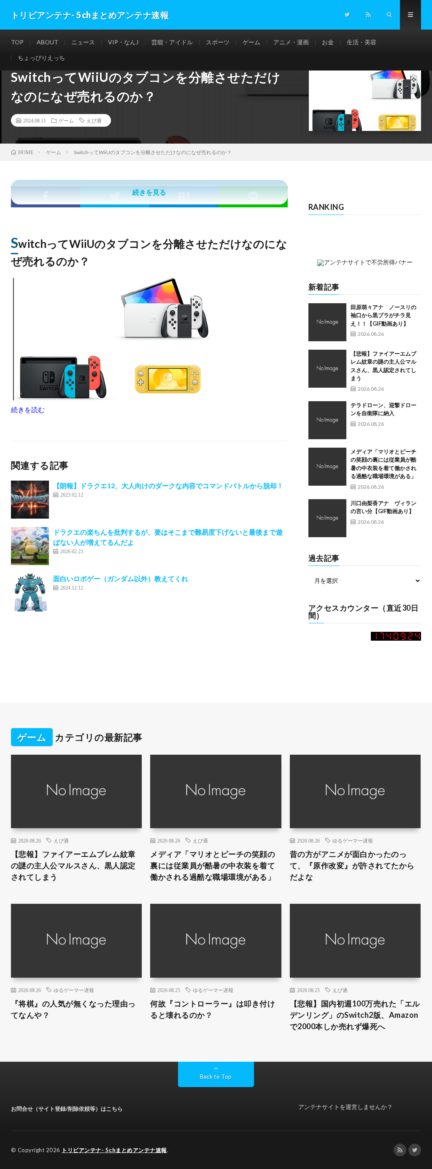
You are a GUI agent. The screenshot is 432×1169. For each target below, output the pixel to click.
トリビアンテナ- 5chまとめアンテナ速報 (114, 1150)
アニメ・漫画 (291, 42)
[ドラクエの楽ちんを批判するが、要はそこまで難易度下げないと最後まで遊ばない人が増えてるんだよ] (30, 546)
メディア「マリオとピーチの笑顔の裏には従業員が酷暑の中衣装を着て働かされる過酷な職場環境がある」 (212, 865)
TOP (17, 42)
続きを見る (149, 192)
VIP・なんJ (123, 42)
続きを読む (28, 409)
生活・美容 (361, 42)
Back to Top (216, 1076)
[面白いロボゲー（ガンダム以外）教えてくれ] (30, 593)
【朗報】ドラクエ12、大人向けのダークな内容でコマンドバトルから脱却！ (168, 485)
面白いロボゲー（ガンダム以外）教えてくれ (120, 578)
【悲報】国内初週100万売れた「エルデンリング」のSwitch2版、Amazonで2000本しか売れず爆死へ (355, 1015)
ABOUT (47, 42)
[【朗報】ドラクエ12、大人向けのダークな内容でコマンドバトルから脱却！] (30, 500)
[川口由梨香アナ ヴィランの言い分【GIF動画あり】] (327, 518)
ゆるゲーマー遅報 (352, 840)
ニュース (83, 42)
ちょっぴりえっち (41, 57)
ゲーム (251, 42)
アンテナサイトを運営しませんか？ (345, 1106)
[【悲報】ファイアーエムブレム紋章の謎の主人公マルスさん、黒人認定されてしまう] (327, 369)
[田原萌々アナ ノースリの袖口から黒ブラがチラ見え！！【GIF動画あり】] (327, 322)
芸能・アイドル (172, 42)
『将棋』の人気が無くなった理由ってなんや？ (73, 1009)
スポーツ (218, 42)
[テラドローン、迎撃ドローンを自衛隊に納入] (327, 420)
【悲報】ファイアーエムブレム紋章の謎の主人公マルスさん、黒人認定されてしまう (73, 865)
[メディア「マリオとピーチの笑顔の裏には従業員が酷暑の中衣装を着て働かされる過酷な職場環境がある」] (327, 467)
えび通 (94, 120)
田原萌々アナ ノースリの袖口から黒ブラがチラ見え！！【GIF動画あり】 (383, 315)
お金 (328, 42)
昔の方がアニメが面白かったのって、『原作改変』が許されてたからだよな (352, 865)
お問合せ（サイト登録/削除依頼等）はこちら (67, 1108)
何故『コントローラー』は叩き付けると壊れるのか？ (212, 1009)
